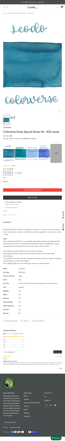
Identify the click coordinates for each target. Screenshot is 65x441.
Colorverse (7, 127)
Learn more (41, 2)
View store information (11, 207)
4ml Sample (18, 173)
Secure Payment (39, 321)
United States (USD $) (10, 422)
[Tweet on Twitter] (13, 214)
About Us (26, 406)
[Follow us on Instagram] (51, 405)
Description (7, 222)
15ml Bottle (8, 173)
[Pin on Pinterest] (10, 214)
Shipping (26, 413)
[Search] (7, 7)
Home (4, 13)
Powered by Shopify (15, 427)
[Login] (57, 7)
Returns (26, 396)
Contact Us (27, 416)
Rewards (26, 399)
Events (26, 409)
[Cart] (61, 7)
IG (45, 396)
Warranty (26, 321)
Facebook (47, 400)
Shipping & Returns (11, 321)
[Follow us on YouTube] (55, 405)
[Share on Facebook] (8, 214)
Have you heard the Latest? (32, 403)
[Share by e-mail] (15, 214)
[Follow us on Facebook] (46, 405)
